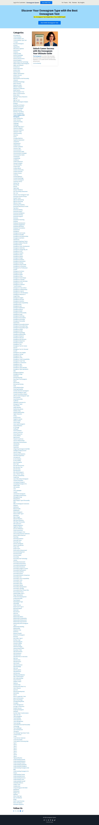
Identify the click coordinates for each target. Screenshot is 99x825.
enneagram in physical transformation (18, 285)
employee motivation (18, 226)
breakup (15, 103)
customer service (17, 181)
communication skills (18, 151)
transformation (17, 734)
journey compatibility (18, 475)
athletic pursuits (17, 75)
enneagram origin (17, 314)
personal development (19, 552)
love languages (17, 490)
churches (15, 135)
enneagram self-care (18, 337)
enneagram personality (19, 319)
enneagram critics (17, 254)
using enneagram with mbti (20, 787)
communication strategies (20, 153)
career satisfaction (18, 118)
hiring (14, 415)
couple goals (16, 166)
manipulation (16, 498)
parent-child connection (19, 535)
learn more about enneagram (20, 479)
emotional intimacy (18, 214)
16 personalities (17, 37)
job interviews (16, 469)
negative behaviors (18, 525)
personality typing (18, 585)
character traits (17, 131)
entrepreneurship (17, 377)
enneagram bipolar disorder (20, 243)
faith (14, 385)
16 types (15, 42)
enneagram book (17, 244)
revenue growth (17, 633)
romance (15, 636)
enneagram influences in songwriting (19, 295)
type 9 (15, 756)
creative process (17, 173)
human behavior (17, 430)
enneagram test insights (19, 352)
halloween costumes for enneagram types (19, 403)
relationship (16, 615)
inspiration (16, 447)
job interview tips (17, 467)
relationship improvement (20, 621)
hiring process (17, 417)
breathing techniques (18, 105)
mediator (15, 505)
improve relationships (19, 440)
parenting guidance (18, 538)
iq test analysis (17, 459)
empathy (15, 221)
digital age (16, 188)
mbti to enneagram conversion (21, 503)
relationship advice (18, 616)
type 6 (15, 751)
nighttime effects (17, 527)
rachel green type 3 (18, 606)
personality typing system (20, 586)
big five (15, 98)
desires (15, 186)
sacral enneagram (17, 641)
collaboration (16, 145)
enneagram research (18, 336)
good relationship (18, 399)
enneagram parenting (18, 316)
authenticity (16, 77)
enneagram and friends (19, 233)
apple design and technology (20, 62)
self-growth (16, 663)
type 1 (15, 743)
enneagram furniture (18, 271)
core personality (17, 165)
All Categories (16, 35)
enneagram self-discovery (19, 339)
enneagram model (17, 311)
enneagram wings (17, 374)
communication (17, 150)
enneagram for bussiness (19, 266)
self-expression (17, 661)
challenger (16, 123)
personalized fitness (18, 591)
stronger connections (18, 706)
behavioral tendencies (19, 88)
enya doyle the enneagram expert (20, 380)
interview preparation (18, 455)
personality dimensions (19, 567)
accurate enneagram (18, 43)
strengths (15, 703)
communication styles (18, 155)
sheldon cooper (17, 681)
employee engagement (19, 224)
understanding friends (19, 774)
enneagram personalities (19, 317)
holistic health (17, 420)
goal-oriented (16, 397)
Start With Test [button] (46, 2)
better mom (16, 95)
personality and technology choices (20, 559)
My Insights (81, 2)
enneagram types (17, 366)
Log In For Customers (19, 2)
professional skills (17, 598)
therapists (16, 731)
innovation (16, 445)
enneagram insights (18, 297)
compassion (16, 156)
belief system (16, 90)
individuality (16, 444)
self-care (15, 658)
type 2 (15, 744)
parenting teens (17, 540)
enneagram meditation (19, 307)
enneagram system (18, 342)
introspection (16, 457)
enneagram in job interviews (20, 281)
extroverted (16, 382)
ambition (15, 52)
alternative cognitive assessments (18, 49)
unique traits (16, 784)
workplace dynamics (18, 804)
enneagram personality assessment (19, 321)
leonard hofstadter (18, 480)
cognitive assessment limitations (18, 140)
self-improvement (17, 665)
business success (17, 110)
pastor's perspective (18, 545)
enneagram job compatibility (20, 302)
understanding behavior (19, 761)
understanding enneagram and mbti (21, 768)
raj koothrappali (17, 608)
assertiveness (16, 72)
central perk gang (17, 121)
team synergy (16, 723)
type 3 (15, 746)
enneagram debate (18, 256)
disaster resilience (18, 189)
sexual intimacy (17, 680)
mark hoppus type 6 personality (21, 500)
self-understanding (18, 678)
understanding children (19, 763)
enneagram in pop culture (19, 287)
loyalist (15, 492)
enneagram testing (18, 354)
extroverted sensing (18, 384)
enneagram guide (17, 273)
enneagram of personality (19, 312)
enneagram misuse (18, 309)
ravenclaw (16, 610)
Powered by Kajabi (49, 822)
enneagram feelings (18, 263)
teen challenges (17, 728)
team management (18, 721)
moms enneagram (17, 512)
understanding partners (19, 778)
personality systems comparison (21, 575)
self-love (15, 668)
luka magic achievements (19, 495)
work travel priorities (18, 801)
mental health (16, 508)
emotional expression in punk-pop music (20, 207)
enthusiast (16, 376)
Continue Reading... (37, 63)
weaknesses (16, 791)
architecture (16, 67)
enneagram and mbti (18, 234)
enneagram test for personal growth (20, 350)
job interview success (18, 465)
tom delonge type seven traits (21, 733)
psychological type (18, 601)
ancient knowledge (18, 55)
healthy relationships (18, 412)
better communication (19, 93)
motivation (16, 515)
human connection (18, 432)
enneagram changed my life (20, 249)
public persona (17, 605)
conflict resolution (18, 161)
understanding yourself (19, 781)
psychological (16, 600)
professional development (19, 596)
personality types (17, 583)
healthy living (16, 410)
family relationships (18, 387)
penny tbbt (16, 547)
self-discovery (16, 660)
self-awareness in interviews (20, 656)
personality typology (18, 588)
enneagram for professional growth (20, 268)
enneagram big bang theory (20, 241)
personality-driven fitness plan (21, 590)
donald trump (17, 198)
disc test (15, 193)
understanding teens (18, 779)
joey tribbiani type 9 (18, 474)
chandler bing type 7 (18, 126)
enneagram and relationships (20, 236)
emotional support (18, 216)
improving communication (20, 442)
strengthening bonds (18, 701)
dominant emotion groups (20, 196)
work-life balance (17, 802)
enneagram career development (21, 246)
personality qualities (18, 572)
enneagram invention (18, 301)
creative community (18, 170)
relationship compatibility (20, 618)
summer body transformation (21, 713)
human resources (17, 434)
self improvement (17, 651)
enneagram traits (17, 357)
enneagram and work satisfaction (18, 238)
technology (16, 726)
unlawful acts (16, 786)
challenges (16, 125)
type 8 (15, 754)
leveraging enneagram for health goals (20, 484)
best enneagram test (18, 91)
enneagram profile (18, 331)
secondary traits (17, 650)
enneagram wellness (18, 372)
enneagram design (18, 258)
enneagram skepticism (19, 341)
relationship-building (18, 626)
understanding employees (19, 764)
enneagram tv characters (19, 362)
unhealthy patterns (18, 782)
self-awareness (17, 655)
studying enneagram (18, 709)
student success (17, 708)
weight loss (16, 792)
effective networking (18, 199)
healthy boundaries (18, 409)
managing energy (17, 497)
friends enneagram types (19, 392)
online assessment (18, 530)
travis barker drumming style (20, 741)
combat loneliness (18, 146)
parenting (15, 537)
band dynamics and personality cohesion (21, 79)
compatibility (16, 158)
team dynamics (17, 719)
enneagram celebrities (19, 248)
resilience (15, 631)
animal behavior (17, 57)
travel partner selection (19, 738)
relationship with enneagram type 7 (20, 624)
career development (18, 113)
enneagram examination (19, 261)
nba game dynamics (18, 520)
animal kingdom (17, 60)
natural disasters (17, 518)
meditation (16, 507)
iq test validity (17, 460)
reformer (15, 613)
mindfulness (16, 510)
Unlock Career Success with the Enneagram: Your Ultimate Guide (43, 51)
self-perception (17, 670)
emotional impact (17, 211)
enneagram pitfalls (18, 329)
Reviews (74, 2)
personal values (17, 555)
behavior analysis (17, 86)
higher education (17, 414)
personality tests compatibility (21, 578)
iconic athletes (17, 435)
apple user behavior (18, 65)
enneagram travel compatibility (21, 359)
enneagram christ (17, 251)
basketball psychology (18, 81)
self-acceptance (17, 653)
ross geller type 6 (18, 638)
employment (16, 229)
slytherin (15, 683)
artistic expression (18, 68)
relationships (16, 628)
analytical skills (17, 53)
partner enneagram (18, 543)
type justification (17, 758)
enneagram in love (18, 283)
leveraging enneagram (19, 482)
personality (16, 557)
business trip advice (18, 111)
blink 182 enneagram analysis (20, 101)
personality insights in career (20, 568)
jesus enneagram (17, 462)
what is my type (17, 796)
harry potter (16, 405)
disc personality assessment (20, 191)
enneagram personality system (21, 324)
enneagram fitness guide (19, 264)
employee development (19, 223)
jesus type (16, 464)
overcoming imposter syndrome (21, 533)
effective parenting (18, 201)
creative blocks (17, 168)
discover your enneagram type (21, 194)
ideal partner (16, 437)
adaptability (16, 47)
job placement (17, 470)
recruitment (16, 611)
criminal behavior (17, 176)
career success (17, 120)
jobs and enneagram (18, 472)
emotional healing (17, 209)
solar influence (17, 688)
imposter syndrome (18, 439)
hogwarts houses (17, 419)
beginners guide (17, 85)
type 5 (15, 749)
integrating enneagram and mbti (21, 449)
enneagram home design (19, 277)
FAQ (70, 2)
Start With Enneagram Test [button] (49, 23)
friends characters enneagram (21, 390)
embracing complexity (19, 204)
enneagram (16, 231)
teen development (18, 729)
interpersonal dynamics (19, 454)
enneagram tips (17, 356)
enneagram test (17, 344)
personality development (19, 565)
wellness (15, 794)
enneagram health (18, 274)
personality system (18, 573)
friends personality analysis (20, 394)
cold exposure (16, 143)
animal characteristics (19, 58)
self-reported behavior (19, 675)
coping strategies (17, 163)
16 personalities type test (20, 40)
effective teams (17, 203)
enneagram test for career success (20, 346)
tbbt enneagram (17, 716)
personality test (17, 577)
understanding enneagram (20, 766)
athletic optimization (18, 73)
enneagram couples (18, 253)
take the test (17, 714)
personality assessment (19, 562)
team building (17, 718)
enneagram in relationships (20, 289)
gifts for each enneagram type (21, 395)
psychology (16, 603)
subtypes (15, 711)
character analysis (18, 128)
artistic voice (16, 70)
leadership (16, 477)
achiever (15, 45)
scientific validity (17, 643)
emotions (15, 218)
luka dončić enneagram (19, 493)
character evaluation (18, 130)
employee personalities (19, 228)
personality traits (17, 580)
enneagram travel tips (19, 361)
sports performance (18, 698)
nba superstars (17, 523)
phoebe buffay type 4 (18, 593)
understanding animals (19, 759)
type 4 (15, 748)
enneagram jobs (17, 304)
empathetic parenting (18, 219)
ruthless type (16, 640)
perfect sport (16, 548)
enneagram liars (17, 306)
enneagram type (17, 364)
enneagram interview (18, 299)
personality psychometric (19, 570)
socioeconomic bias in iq (19, 686)
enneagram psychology (19, 332)
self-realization (17, 671)
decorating (16, 184)
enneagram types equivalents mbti (20, 370)
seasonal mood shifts (18, 648)
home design (16, 422)
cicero (14, 136)
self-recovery (16, 673)
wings (14, 799)
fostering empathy (18, 389)
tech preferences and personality (21, 724)
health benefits (17, 407)
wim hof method (17, 797)
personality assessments (19, 563)
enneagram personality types (20, 327)
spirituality (16, 693)
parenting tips (17, 542)
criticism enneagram (18, 179)
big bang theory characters (20, 96)
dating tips (16, 183)
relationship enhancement (20, 620)
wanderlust (16, 789)
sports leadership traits (19, 696)
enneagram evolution (18, 259)
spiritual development (19, 691)
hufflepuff (15, 429)
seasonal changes (17, 646)
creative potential (17, 171)
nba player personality (19, 522)
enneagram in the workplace (20, 292)
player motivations (18, 595)
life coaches (16, 487)
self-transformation (18, 676)
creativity (15, 175)
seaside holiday (17, 645)
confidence (16, 160)
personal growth (17, 553)
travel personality (17, 739)
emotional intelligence (18, 213)
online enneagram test (19, 532)
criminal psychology (18, 178)
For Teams (65, 2)
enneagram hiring (17, 276)
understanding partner (19, 776)
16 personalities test (18, 38)
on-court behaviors (18, 528)
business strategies (18, 108)
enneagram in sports (18, 291)
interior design (17, 452)
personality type (17, 581)
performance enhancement (20, 550)
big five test (16, 100)
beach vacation (17, 83)
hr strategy (16, 427)
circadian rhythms (18, 138)
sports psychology (18, 699)
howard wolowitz (17, 425)
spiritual (15, 689)
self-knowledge (17, 666)
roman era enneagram (19, 635)
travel (14, 736)
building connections (18, 106)
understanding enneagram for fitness (21, 772)
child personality (17, 133)
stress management (18, 704)
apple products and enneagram (21, 63)
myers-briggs (16, 517)
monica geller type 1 (18, 513)
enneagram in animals (18, 279)
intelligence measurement (19, 450)
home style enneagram (19, 424)
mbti (14, 502)
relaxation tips (17, 630)
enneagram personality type (20, 326)
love (14, 488)
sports (15, 694)
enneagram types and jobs (20, 367)
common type (17, 148)
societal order (17, 684)
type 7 (15, 753)
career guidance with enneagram (19, 115)
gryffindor (15, 400)
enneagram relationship (19, 334)
